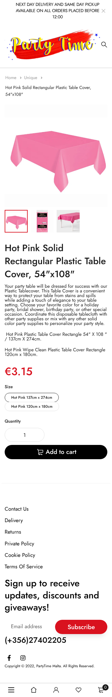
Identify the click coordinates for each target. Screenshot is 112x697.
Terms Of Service (24, 566)
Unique (31, 78)
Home (11, 78)
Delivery (14, 520)
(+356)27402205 (35, 640)
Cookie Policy (20, 555)
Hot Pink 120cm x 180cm (32, 406)
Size (9, 387)
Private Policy (19, 543)
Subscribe (81, 626)
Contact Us (17, 509)
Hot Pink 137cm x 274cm (31, 397)
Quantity (13, 421)
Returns (13, 532)
